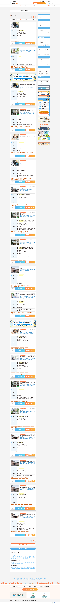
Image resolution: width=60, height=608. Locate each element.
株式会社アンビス (29, 557)
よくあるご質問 (25, 586)
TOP (10, 5)
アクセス (18, 600)
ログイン (49, 3)
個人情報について (35, 586)
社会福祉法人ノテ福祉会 (25, 558)
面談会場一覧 (26, 5)
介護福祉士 (12, 567)
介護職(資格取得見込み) (29, 567)
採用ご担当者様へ (13, 586)
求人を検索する (35, 5)
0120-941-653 (19, 595)
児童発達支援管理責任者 (17, 563)
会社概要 (15, 600)
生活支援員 (38, 579)
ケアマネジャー (28, 578)
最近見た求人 (51, 5)
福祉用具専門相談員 (33, 579)
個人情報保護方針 (33, 600)
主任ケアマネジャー (23, 562)
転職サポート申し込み (30, 589)
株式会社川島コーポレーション (23, 557)
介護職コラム (42, 586)
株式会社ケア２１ (25, 556)
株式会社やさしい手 (19, 556)
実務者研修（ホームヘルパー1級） (25, 568)
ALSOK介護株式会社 (14, 555)
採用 (26, 600)
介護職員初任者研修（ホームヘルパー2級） (19, 567)
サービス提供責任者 (40, 578)
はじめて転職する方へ (44, 114)
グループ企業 (29, 600)
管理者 (22, 563)
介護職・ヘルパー (13, 562)
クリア (48, 88)
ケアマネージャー (18, 562)
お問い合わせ (47, 586)
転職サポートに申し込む (39, 3)
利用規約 (30, 586)
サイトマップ (19, 586)
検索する (42, 88)
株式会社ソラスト (14, 556)
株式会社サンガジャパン (15, 557)
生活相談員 (28, 562)
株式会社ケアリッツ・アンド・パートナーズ (23, 555)
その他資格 (31, 568)
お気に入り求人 (43, 5)
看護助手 (24, 578)
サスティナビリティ (22, 600)
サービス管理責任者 (27, 579)
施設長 (13, 563)
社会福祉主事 (13, 568)
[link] (13, 19)
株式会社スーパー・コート (18, 558)
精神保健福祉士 (18, 568)
